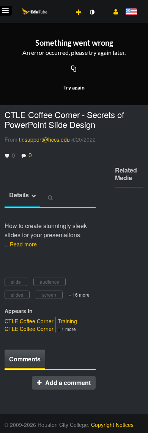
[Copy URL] (74, 69)
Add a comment (67, 382)
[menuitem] (62, 4)
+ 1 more (67, 329)
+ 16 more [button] (79, 294)
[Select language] (131, 12)
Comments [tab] (25, 359)
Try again (74, 87)
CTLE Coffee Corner (29, 321)
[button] (113, 11)
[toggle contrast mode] (91, 12)
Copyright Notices (112, 424)
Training (67, 321)
